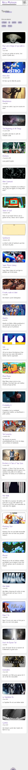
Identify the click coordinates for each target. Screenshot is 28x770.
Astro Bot (6, 76)
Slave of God (7, 211)
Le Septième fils (8, 697)
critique (4, 22)
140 (4, 347)
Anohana (6, 156)
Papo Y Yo (6, 615)
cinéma (4, 26)
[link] (14, 45)
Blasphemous (7, 101)
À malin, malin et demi (10, 293)
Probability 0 (7, 405)
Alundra (5, 318)
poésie (14, 22)
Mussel (5, 556)
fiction (10, 26)
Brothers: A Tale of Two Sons (13, 463)
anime (19, 22)
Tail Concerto (7, 434)
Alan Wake (6, 586)
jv (9, 22)
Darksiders (6, 670)
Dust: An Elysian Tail (9, 643)
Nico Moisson (9, 2)
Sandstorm (6, 238)
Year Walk (6, 496)
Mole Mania (7, 376)
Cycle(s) (5, 723)
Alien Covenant (8, 182)
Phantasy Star (8, 527)
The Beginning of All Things (12, 129)
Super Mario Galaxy (9, 265)
